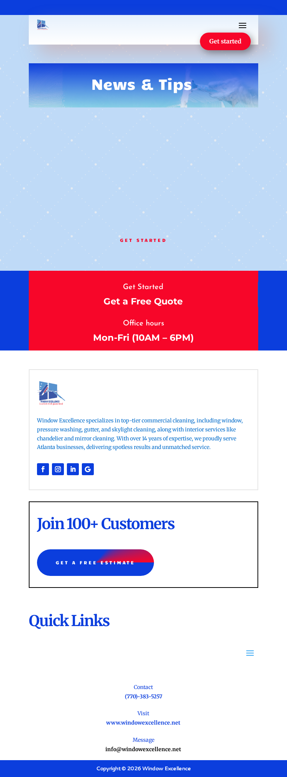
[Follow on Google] (88, 469)
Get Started (143, 240)
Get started (225, 41)
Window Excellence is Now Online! (81, 130)
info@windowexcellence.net (143, 749)
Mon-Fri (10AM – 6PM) (143, 337)
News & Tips (81, 143)
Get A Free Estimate (95, 562)
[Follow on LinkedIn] (73, 469)
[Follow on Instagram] (58, 469)
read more (56, 195)
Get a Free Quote (143, 301)
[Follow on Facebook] (43, 469)
